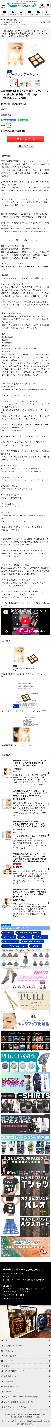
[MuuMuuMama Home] (22, 5)
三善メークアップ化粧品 (33, 941)
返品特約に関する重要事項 (14, 131)
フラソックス (41, 937)
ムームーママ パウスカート (28, 933)
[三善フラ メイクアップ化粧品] (25, 1020)
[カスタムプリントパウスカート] (25, 1226)
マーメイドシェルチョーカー (15, 946)
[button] (3, 5)
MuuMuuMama (33, 1414)
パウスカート (9, 937)
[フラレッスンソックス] (25, 979)
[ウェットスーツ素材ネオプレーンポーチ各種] (25, 1144)
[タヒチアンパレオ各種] (25, 1165)
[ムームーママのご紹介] (25, 1247)
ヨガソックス (25, 937)
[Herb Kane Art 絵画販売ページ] (25, 1041)
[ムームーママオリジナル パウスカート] (25, 959)
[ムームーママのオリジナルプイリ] (25, 1000)
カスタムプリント (11, 941)
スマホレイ (8, 933)
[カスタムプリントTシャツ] (25, 1185)
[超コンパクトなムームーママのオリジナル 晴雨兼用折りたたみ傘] (25, 1062)
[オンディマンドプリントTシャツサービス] (25, 1123)
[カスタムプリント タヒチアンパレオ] (25, 1206)
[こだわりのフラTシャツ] (25, 1103)
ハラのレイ (36, 946)
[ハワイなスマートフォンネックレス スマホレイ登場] (25, 1082)
